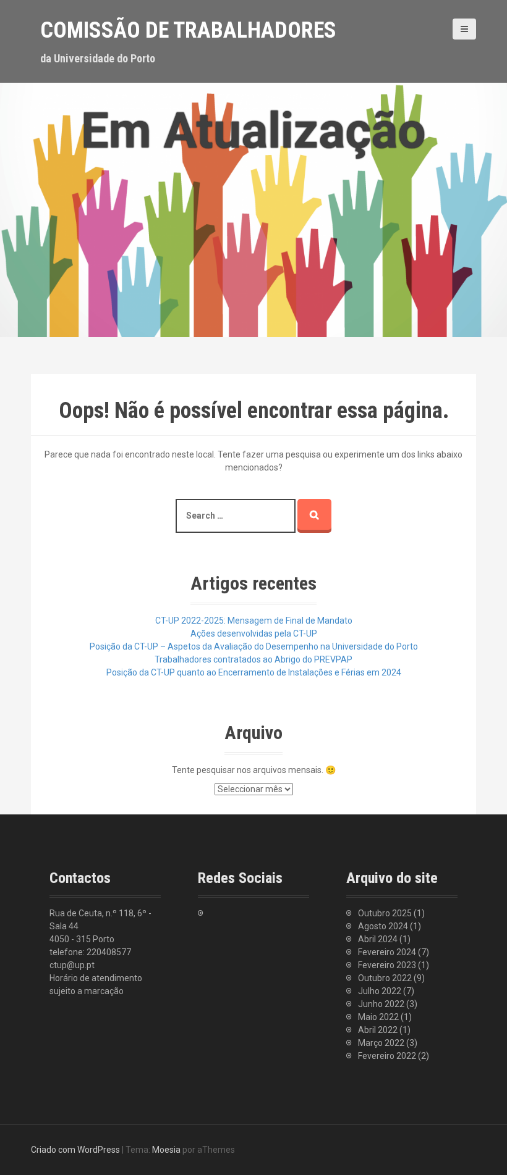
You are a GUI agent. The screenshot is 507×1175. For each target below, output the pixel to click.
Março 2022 (381, 1043)
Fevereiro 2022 (387, 1056)
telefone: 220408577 (90, 952)
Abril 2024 (378, 939)
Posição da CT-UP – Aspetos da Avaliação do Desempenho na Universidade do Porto (254, 646)
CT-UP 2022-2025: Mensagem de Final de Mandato (253, 620)
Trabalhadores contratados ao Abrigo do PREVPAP (253, 659)
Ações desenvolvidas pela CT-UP (253, 633)
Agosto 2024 (383, 926)
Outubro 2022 (385, 978)
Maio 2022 (378, 1017)
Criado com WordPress (75, 1150)
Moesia (166, 1150)
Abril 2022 (378, 1030)
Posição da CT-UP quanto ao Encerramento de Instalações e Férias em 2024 (253, 672)
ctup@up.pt (72, 965)
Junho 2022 (381, 1004)
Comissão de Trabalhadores (188, 30)
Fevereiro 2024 (387, 952)
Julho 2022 (379, 991)
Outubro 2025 (385, 913)
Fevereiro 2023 (387, 965)
